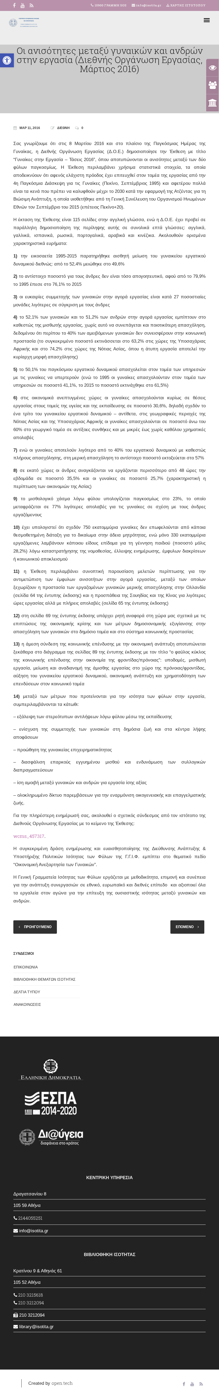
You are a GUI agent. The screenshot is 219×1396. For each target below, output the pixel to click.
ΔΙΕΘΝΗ (63, 128)
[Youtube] (23, 6)
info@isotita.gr (148, 5)
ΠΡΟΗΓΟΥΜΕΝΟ (38, 927)
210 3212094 (30, 1303)
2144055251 (29, 1218)
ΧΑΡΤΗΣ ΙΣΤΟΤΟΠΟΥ (187, 5)
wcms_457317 (28, 836)
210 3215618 (30, 1295)
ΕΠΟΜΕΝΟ (185, 927)
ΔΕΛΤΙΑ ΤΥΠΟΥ (27, 992)
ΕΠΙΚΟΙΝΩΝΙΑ (26, 967)
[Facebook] (14, 6)
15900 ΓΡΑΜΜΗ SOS (110, 5)
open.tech (62, 1383)
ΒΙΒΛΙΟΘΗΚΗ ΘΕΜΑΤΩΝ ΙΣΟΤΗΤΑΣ (45, 979)
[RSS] (31, 6)
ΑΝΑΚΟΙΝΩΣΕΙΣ (27, 1004)
